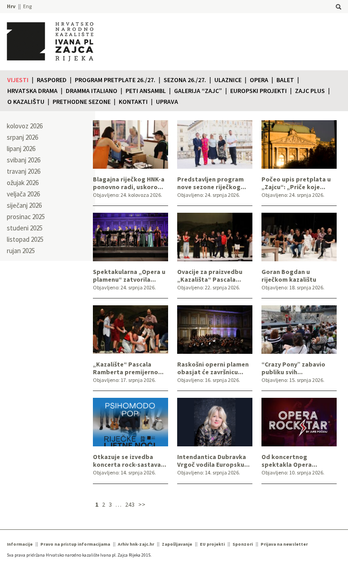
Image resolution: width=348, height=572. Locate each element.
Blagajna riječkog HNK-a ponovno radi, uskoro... (128, 183)
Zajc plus (310, 91)
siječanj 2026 (24, 205)
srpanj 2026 (22, 137)
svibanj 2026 (23, 160)
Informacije (20, 544)
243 (130, 504)
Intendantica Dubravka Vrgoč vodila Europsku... (213, 461)
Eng (27, 6)
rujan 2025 (21, 250)
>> (141, 504)
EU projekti (212, 544)
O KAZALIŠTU (25, 102)
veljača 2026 (23, 194)
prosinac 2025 (26, 216)
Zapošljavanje (177, 544)
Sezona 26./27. (185, 80)
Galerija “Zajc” (198, 91)
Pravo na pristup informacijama (75, 544)
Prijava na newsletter (284, 544)
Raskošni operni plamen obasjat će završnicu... (213, 368)
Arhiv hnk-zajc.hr (136, 544)
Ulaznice (228, 80)
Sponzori (242, 544)
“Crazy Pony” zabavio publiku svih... (293, 368)
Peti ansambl (146, 91)
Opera (259, 80)
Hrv (11, 6)
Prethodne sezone (82, 102)
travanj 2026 (23, 171)
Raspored (52, 80)
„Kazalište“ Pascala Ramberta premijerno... (128, 368)
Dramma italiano (91, 91)
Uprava (167, 102)
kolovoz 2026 (25, 126)
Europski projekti (258, 91)
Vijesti (18, 80)
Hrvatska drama (32, 91)
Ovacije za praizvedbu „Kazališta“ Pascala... (209, 276)
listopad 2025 (25, 239)
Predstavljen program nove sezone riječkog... (211, 183)
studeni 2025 (25, 228)
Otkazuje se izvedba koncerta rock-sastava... (129, 461)
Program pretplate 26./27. (115, 80)
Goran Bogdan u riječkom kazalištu (288, 276)
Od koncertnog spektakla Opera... (289, 461)
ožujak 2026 (23, 182)
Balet (285, 80)
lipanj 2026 (21, 148)
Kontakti (133, 102)
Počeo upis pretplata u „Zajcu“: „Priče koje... (296, 183)
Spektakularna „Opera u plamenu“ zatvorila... (129, 276)
